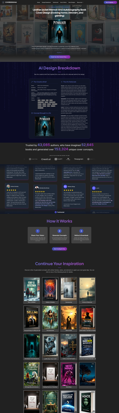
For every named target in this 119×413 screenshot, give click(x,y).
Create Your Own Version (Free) (59, 57)
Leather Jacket (52, 102)
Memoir (46, 102)
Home (38, 2)
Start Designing (109, 2)
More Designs (72, 2)
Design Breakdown (46, 2)
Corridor (49, 104)
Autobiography (40, 102)
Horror (51, 100)
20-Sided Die (40, 107)
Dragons (39, 104)
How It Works (63, 2)
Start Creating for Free (59, 249)
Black (39, 100)
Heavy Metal (54, 104)
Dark (47, 100)
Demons (44, 104)
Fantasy (43, 100)
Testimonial (55, 2)
